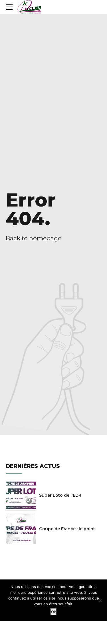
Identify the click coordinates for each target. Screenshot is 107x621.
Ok (53, 612)
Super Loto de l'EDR (60, 495)
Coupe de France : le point (67, 528)
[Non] (100, 600)
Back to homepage (33, 238)
